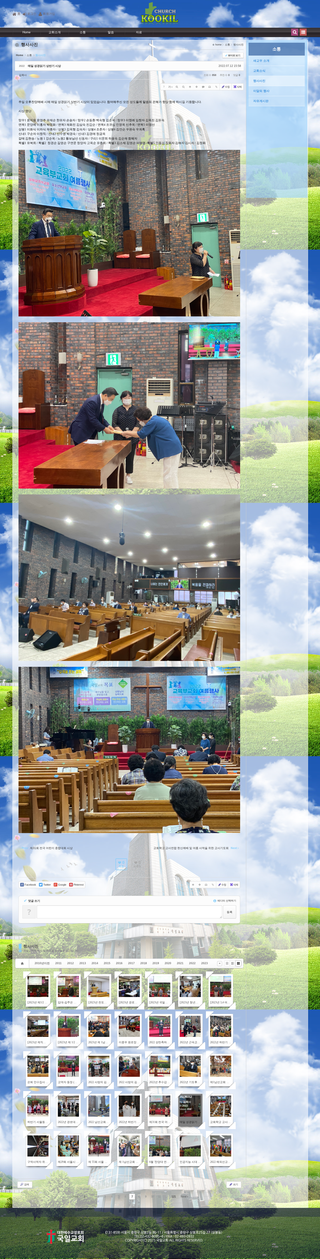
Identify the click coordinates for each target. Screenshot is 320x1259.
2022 (192, 963)
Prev (75, 1196)
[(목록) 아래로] (196, 86)
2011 (58, 963)
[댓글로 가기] (203, 86)
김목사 (23, 75)
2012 (70, 963)
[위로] (190, 86)
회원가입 (49, 13)
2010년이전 (42, 963)
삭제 (239, 86)
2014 (95, 963)
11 (159, 1196)
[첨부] (216, 86)
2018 (143, 963)
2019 (156, 963)
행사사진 (30, 946)
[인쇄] (209, 86)
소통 (83, 32)
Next (184, 1196)
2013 (82, 963)
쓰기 (235, 1184)
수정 (227, 86)
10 (152, 1196)
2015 (107, 963)
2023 (204, 963)
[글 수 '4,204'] (22, 963)
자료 (139, 32)
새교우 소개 (261, 60)
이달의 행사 (261, 91)
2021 (180, 963)
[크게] (177, 86)
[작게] (183, 86)
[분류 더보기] (219, 963)
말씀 (111, 32)
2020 (168, 963)
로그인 (31, 13)
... (91, 1196)
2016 (119, 963)
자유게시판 (260, 101)
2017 (131, 963)
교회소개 (54, 32)
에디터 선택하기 (226, 900)
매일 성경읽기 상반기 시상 (44, 66)
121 (173, 1196)
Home (26, 32)
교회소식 (259, 70)
